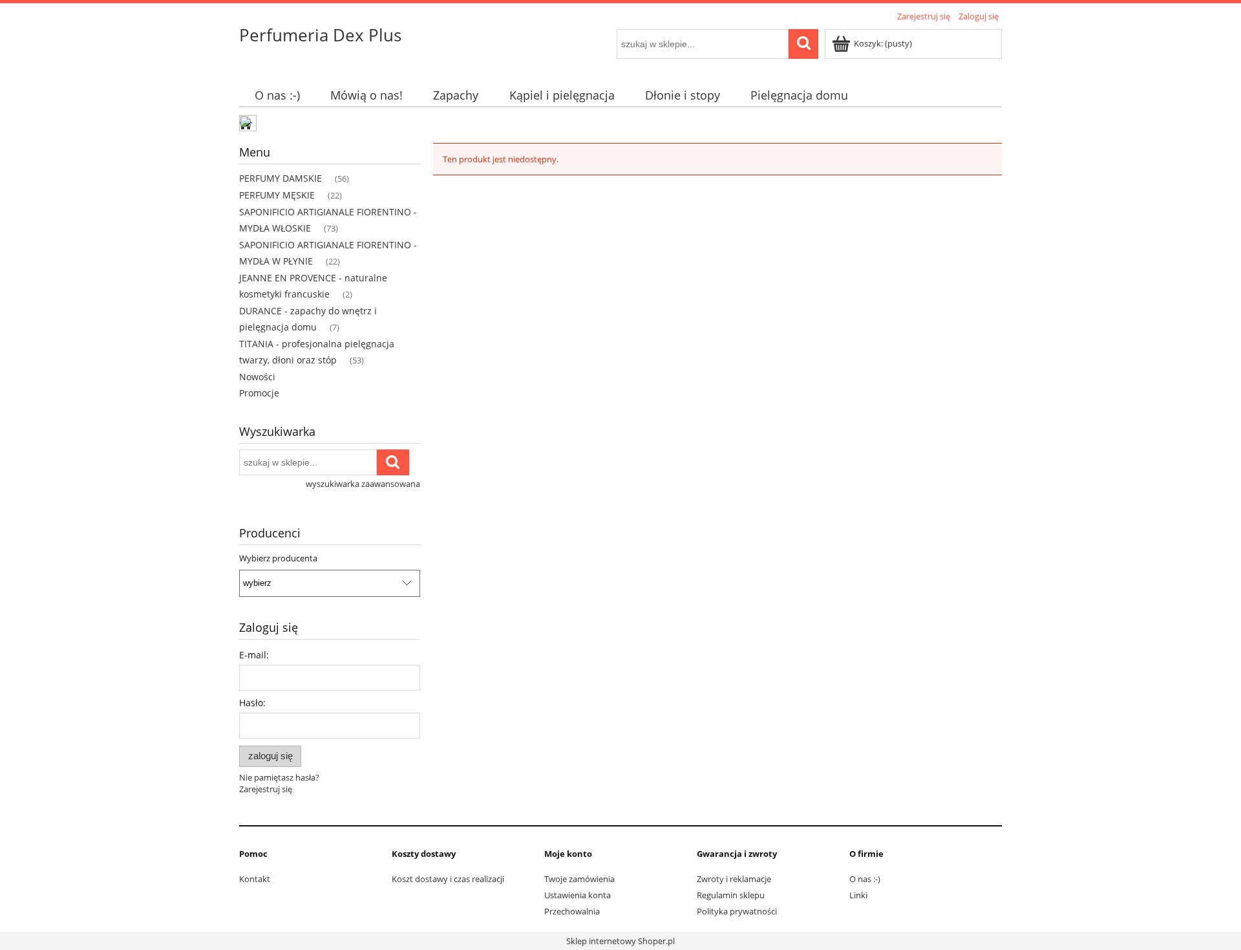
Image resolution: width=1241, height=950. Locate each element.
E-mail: (254, 655)
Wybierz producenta (278, 558)
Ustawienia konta (577, 895)
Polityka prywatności (737, 911)
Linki (858, 895)
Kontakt (254, 879)
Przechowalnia (572, 911)
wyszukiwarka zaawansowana (363, 484)
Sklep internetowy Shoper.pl (620, 941)
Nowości (257, 377)
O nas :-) (864, 879)
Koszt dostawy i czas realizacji (448, 879)
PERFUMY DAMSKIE (280, 178)
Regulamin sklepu (731, 895)
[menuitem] (277, 95)
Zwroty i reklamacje (734, 879)
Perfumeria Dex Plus (320, 35)
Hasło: (252, 702)
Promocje (259, 393)
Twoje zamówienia (579, 879)
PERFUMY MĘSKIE (277, 195)
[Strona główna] (249, 125)
